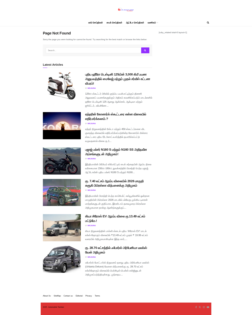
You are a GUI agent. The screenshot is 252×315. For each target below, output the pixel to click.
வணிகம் (152, 22)
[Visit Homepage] (126, 9)
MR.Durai (92, 88)
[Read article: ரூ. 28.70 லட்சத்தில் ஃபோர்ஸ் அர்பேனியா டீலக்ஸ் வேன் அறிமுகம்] (62, 259)
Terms (97, 296)
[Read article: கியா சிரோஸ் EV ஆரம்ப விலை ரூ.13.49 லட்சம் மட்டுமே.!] (62, 227)
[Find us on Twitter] (200, 307)
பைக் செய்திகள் (114, 22)
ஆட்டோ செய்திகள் (135, 22)
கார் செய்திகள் (95, 22)
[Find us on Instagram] (204, 307)
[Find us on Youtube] (208, 307)
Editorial (79, 296)
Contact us (68, 296)
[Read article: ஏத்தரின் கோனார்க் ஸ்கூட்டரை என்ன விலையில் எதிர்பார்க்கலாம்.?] (62, 125)
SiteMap (57, 296)
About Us (47, 296)
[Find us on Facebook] (196, 307)
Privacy (88, 296)
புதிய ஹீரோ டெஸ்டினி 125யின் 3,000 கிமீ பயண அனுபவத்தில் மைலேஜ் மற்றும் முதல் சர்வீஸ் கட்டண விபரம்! (117, 79)
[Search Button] (208, 22)
